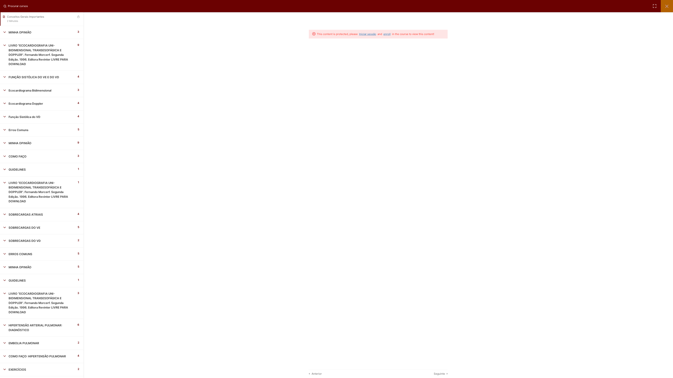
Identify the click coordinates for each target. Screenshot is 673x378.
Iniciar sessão (367, 34)
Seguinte (439, 373)
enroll (387, 34)
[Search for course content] (6, 6)
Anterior (317, 373)
